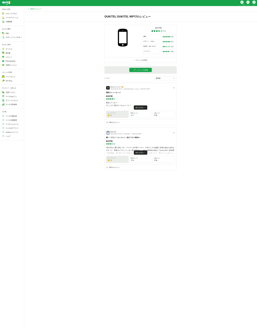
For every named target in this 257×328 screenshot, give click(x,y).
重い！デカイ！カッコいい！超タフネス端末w (123, 137)
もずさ (114, 132)
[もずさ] (108, 133)
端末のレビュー (36, 9)
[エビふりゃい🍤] (108, 88)
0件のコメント (114, 122)
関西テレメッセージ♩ (114, 92)
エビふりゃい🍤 (117, 87)
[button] (174, 88)
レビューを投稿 (142, 70)
